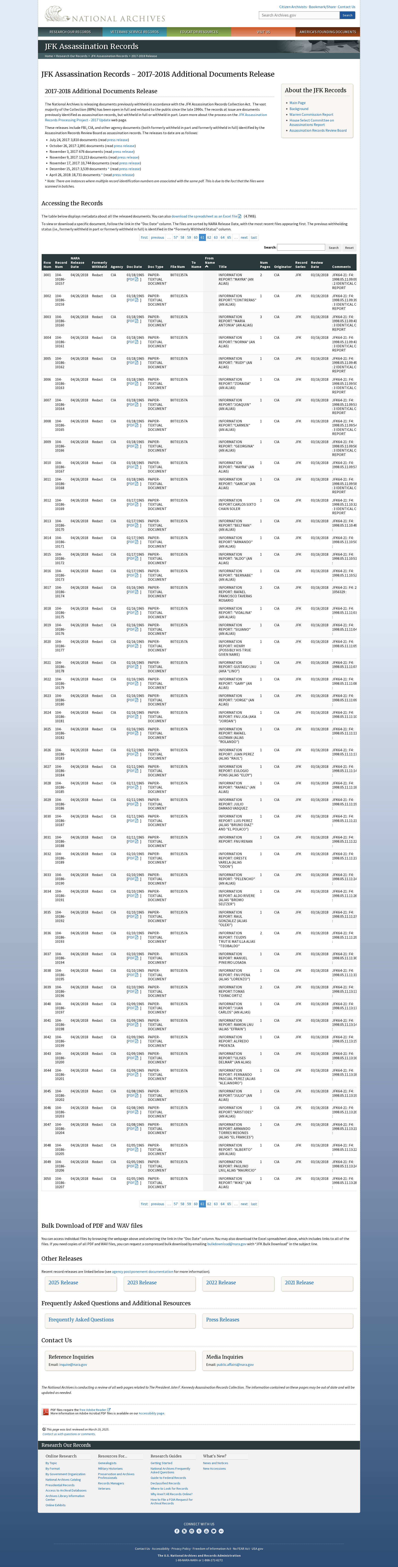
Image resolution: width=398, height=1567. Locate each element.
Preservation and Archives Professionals (116, 1476)
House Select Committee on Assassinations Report (312, 122)
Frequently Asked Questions (81, 1320)
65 (229, 237)
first (144, 237)
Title (223, 266)
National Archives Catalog (63, 1479)
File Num (177, 266)
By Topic (51, 1463)
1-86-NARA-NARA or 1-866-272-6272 (199, 1560)
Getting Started (161, 1463)
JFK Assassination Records (109, 56)
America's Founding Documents (328, 31)
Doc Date (134, 266)
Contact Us (346, 6)
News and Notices (215, 1463)
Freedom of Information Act (212, 1549)
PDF (131, 279)
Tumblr (199, 1531)
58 (182, 237)
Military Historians (110, 1468)
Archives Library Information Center (65, 1498)
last (254, 237)
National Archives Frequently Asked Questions (170, 1470)
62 (209, 237)
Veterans (104, 1488)
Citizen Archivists (293, 6)
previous (157, 237)
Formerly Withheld (99, 264)
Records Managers (111, 1483)
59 (189, 237)
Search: (270, 247)
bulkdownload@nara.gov (226, 1244)
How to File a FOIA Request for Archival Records (172, 1501)
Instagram (191, 1531)
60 (196, 237)
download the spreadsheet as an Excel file (204, 216)
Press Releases (222, 1320)
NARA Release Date (77, 262)
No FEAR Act (241, 1549)
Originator (283, 266)
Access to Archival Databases (66, 1490)
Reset (349, 248)
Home (49, 56)
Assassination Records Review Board (318, 130)
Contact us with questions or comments (69, 1434)
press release (117, 139)
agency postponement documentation (142, 1271)
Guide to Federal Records (168, 1478)
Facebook (177, 1531)
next (244, 237)
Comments (341, 266)
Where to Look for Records (169, 1488)
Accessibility (161, 1549)
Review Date (317, 264)
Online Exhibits (56, 1505)
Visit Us (263, 31)
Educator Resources (199, 31)
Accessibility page (151, 1413)
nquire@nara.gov (73, 1364)
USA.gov (257, 1549)
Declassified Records (165, 1483)
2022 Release (221, 1283)
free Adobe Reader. (93, 1410)
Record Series (301, 264)
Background (299, 108)
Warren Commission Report (312, 114)
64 (222, 237)
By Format (53, 1468)
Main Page (298, 102)
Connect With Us (199, 1524)
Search (347, 15)
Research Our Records (70, 31)
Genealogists (107, 1463)
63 (216, 237)
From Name (210, 260)
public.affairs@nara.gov (235, 1364)
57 (176, 237)
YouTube (206, 1531)
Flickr (221, 1531)
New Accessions (214, 1468)
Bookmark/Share (322, 6)
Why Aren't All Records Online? (172, 1494)
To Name (196, 264)
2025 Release (63, 1283)
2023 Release (142, 1283)
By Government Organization (65, 1474)
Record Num (61, 264)
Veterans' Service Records (135, 31)
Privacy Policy (181, 1549)
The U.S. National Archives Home (105, 13)
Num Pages (265, 264)
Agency (117, 266)
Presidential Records (60, 1485)
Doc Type (155, 266)
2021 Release (299, 1283)
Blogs (214, 1531)
